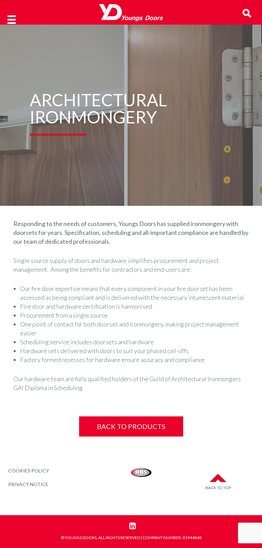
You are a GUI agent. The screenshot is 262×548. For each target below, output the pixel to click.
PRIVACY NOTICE (28, 484)
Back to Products (131, 426)
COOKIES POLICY (28, 470)
